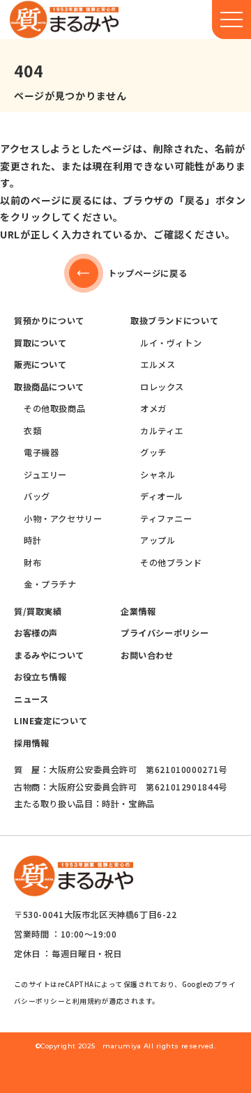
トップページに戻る (148, 273)
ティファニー (166, 518)
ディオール (161, 496)
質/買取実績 (38, 611)
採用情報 (31, 743)
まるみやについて (49, 655)
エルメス (157, 364)
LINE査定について (50, 720)
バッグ (37, 496)
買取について (40, 343)
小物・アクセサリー (63, 518)
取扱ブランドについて (174, 320)
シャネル (157, 474)
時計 (32, 540)
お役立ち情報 (40, 677)
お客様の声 (36, 633)
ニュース (31, 699)
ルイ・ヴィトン (170, 343)
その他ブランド (170, 562)
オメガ (153, 408)
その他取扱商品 (54, 408)
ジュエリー (45, 474)
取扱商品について (49, 387)
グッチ (153, 452)
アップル (157, 540)
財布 (32, 562)
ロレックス (162, 387)
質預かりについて (49, 320)
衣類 (32, 431)
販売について (40, 364)
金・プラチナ (50, 584)
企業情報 (138, 611)
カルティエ (161, 431)
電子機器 (41, 452)
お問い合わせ (147, 655)
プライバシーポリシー (164, 633)
